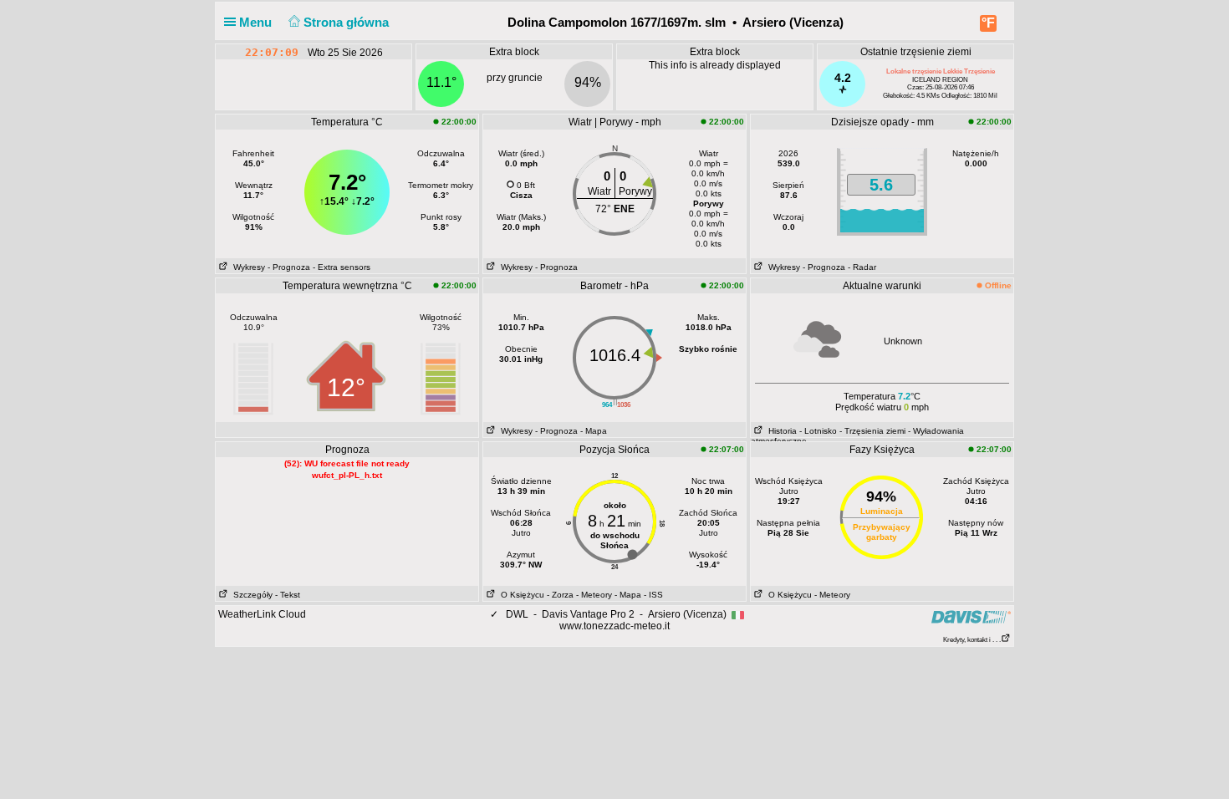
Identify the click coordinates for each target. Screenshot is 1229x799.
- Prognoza (289, 267)
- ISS (653, 594)
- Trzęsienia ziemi (872, 430)
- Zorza (560, 594)
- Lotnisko (818, 430)
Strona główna (347, 22)
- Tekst (287, 594)
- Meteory (594, 594)
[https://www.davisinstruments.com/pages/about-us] (971, 616)
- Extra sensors (341, 267)
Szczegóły (250, 594)
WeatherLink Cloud (262, 614)
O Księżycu (520, 594)
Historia (780, 430)
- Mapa (593, 430)
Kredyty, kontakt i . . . (972, 640)
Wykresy (246, 267)
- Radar (862, 267)
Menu (257, 22)
